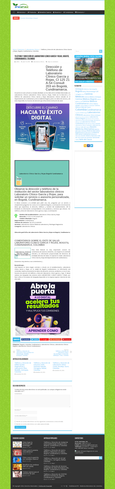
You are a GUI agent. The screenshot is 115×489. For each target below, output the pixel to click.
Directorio (80, 12)
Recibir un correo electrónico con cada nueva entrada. (32, 424)
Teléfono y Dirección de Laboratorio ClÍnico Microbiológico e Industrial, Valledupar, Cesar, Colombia (60, 352)
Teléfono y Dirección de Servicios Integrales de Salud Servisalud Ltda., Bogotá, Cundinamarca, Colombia (56, 467)
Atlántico (86, 89)
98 (54, 447)
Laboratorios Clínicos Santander (83, 125)
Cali (97, 91)
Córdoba (77, 112)
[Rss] (85, 145)
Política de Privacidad (45, 486)
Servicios (22, 12)
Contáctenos (69, 12)
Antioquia (79, 89)
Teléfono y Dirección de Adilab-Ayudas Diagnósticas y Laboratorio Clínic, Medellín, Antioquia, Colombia (23, 367)
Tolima (77, 139)
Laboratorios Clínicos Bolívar (92, 118)
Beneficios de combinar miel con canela (31, 465)
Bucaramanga (91, 91)
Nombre (18, 410)
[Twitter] (91, 145)
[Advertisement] (57, 34)
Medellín (93, 127)
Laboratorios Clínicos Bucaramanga (84, 120)
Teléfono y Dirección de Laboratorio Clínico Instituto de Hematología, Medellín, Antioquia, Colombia (25, 352)
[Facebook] (88, 145)
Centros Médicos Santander (87, 105)
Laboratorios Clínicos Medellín (92, 123)
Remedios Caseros (45, 12)
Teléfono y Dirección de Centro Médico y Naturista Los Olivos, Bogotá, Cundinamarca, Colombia (55, 451)
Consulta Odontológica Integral (29, 18)
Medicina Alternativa (84, 129)
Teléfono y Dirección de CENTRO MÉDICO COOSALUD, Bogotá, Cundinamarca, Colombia (55, 475)
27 (54, 479)
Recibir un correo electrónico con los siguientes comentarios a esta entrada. (39, 421)
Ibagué (85, 112)
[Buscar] (100, 51)
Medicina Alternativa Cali (86, 132)
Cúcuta (82, 112)
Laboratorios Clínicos (32, 49)
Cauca (82, 94)
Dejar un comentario (53, 61)
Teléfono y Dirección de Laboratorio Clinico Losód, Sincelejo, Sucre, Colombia (61, 365)
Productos (32, 12)
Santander (96, 137)
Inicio (14, 49)
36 (53, 455)
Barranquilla (93, 89)
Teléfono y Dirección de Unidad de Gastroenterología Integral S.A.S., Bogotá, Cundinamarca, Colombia (56, 443)
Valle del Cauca (85, 139)
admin (17, 61)
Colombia (81, 109)
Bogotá (78, 91)
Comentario (18, 393)
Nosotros (58, 12)
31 (54, 463)
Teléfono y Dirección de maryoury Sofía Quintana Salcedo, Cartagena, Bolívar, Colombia (42, 366)
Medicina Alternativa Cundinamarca (87, 133)
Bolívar (84, 91)
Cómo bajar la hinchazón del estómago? (27, 443)
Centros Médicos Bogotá (85, 99)
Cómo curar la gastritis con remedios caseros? (31, 458)
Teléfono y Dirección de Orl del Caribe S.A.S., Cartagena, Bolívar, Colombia (55, 459)
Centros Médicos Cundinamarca (86, 102)
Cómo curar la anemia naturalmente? (30, 451)
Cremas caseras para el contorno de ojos (31, 473)
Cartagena (78, 94)
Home (14, 12)
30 (53, 471)
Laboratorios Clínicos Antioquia (91, 115)
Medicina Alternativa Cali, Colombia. (91, 486)
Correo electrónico (21, 416)
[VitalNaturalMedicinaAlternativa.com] (20, 5)
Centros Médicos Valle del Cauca (87, 106)
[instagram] (66, 486)
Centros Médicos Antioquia (92, 97)
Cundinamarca (94, 110)
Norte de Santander (86, 137)
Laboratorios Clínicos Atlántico (82, 117)
